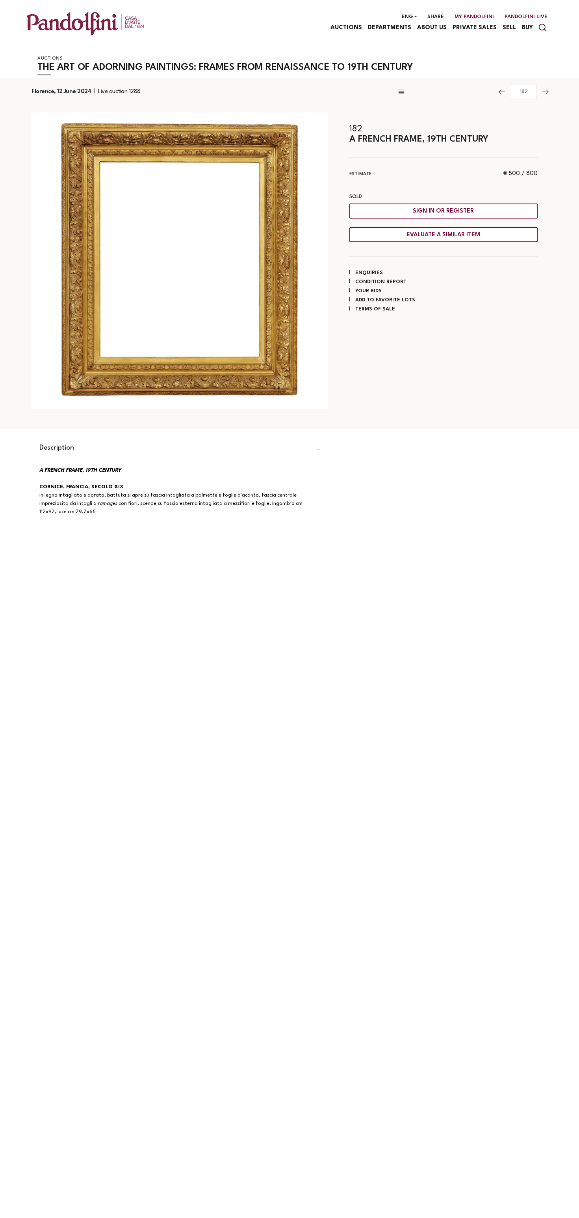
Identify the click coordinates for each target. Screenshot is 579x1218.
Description (56, 448)
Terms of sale (375, 309)
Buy (527, 28)
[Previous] (502, 92)
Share (435, 16)
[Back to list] (444, 92)
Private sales (475, 28)
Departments (389, 28)
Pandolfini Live (526, 16)
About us (432, 28)
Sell (509, 28)
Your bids (368, 290)
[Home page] (85, 23)
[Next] (545, 92)
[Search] (542, 27)
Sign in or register (443, 211)
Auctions (346, 28)
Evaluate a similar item (443, 235)
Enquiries (369, 272)
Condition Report (380, 281)
